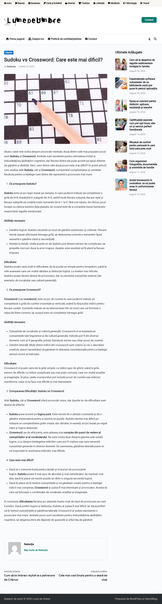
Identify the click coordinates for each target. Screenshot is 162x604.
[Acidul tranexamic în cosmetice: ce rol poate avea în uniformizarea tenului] (121, 180)
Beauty (21, 3)
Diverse (71, 3)
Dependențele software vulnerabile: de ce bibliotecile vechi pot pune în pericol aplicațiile (143, 83)
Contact (149, 19)
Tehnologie (131, 3)
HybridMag (151, 598)
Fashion (85, 3)
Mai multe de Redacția (36, 550)
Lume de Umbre (41, 598)
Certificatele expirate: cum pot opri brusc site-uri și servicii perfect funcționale (142, 124)
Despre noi (37, 38)
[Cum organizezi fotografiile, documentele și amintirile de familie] (121, 161)
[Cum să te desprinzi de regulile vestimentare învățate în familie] (121, 60)
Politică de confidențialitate (65, 38)
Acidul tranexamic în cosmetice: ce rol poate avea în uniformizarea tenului (142, 185)
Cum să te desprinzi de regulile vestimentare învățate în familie (142, 63)
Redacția (11, 66)
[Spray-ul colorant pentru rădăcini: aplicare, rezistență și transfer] (121, 101)
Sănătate (115, 3)
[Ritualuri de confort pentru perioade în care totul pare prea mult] (121, 142)
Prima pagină (17, 38)
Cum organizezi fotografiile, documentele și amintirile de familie (143, 164)
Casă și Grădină (54, 3)
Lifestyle (100, 3)
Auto (9, 3)
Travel (146, 3)
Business (35, 3)
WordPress (136, 598)
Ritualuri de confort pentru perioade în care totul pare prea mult (142, 145)
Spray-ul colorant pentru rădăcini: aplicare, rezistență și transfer (142, 104)
